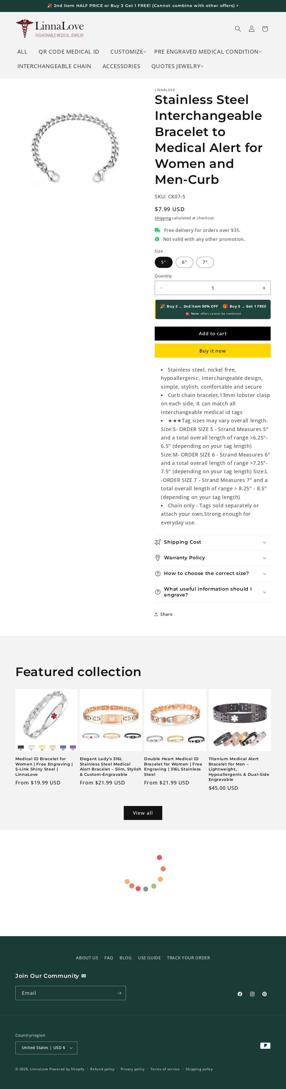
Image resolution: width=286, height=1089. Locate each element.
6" (184, 262)
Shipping (163, 217)
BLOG (126, 958)
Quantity (163, 276)
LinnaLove (39, 1069)
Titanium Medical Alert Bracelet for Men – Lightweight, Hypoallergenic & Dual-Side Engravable (239, 769)
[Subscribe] (119, 993)
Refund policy (102, 1069)
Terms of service (165, 1069)
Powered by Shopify (66, 1069)
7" (205, 262)
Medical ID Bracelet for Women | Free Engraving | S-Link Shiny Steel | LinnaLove (44, 766)
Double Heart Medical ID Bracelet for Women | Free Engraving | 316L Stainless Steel (173, 766)
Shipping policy (199, 1069)
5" (163, 262)
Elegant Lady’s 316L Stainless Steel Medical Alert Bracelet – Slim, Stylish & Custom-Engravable (111, 766)
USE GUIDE (149, 958)
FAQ (108, 958)
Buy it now (212, 351)
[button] (127, 51)
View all (143, 813)
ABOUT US (87, 958)
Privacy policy (133, 1069)
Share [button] (166, 614)
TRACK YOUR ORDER (188, 958)
